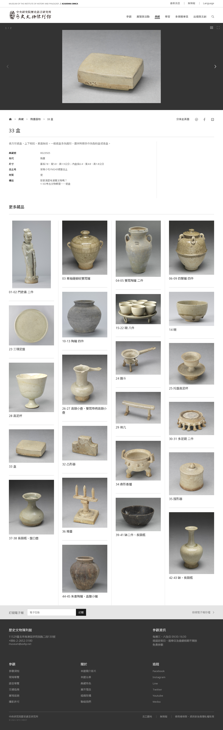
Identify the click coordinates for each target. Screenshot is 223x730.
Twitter (157, 689)
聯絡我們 (86, 701)
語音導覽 (14, 683)
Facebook (159, 671)
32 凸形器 (68, 464)
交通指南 (14, 689)
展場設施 (14, 695)
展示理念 (86, 689)
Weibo (157, 701)
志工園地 (147, 716)
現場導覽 (14, 677)
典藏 (157, 16)
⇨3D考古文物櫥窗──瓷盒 (55, 183)
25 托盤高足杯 (178, 388)
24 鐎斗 (121, 378)
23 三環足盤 (17, 349)
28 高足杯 (15, 416)
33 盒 (50, 119)
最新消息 (175, 3)
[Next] (215, 66)
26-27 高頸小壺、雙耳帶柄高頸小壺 (84, 410)
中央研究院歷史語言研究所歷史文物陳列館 (30, 14)
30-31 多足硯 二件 (181, 439)
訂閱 (81, 612)
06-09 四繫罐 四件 (181, 278)
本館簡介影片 (88, 671)
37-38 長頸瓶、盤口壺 (24, 538)
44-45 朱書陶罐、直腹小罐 (80, 596)
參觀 (129, 16)
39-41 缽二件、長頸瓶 (130, 535)
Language (208, 3)
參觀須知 (14, 671)
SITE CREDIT (21, 720)
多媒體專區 (181, 16)
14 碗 (172, 329)
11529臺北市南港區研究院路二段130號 (32, 637)
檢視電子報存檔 (201, 612)
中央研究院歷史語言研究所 (23, 716)
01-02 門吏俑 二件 (21, 292)
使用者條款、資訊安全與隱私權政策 (194, 716)
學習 (167, 16)
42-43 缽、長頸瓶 (181, 578)
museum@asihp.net (20, 644)
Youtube (158, 695)
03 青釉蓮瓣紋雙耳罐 (76, 278)
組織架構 (86, 695)
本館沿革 (86, 677)
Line (155, 683)
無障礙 (191, 3)
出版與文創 (199, 16)
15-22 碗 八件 (125, 328)
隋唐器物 (35, 119)
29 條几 (121, 427)
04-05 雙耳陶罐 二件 (129, 280)
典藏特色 (86, 683)
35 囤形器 (175, 499)
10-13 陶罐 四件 (73, 341)
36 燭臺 (67, 531)
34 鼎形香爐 (124, 484)
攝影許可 (14, 701)
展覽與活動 (143, 16)
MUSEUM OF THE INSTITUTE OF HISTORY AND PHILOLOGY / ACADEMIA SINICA (43, 4)
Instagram (159, 677)
